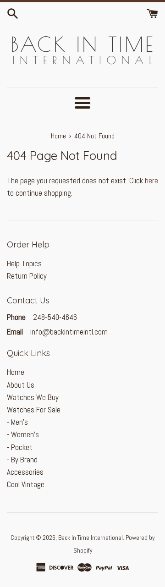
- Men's (17, 422)
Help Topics (24, 263)
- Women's (23, 434)
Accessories (25, 472)
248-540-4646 (54, 317)
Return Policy (27, 276)
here (151, 181)
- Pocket (20, 447)
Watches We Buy (33, 397)
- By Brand (22, 460)
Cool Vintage (25, 484)
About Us (20, 385)
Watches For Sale (33, 410)
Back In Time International (90, 538)
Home (15, 372)
